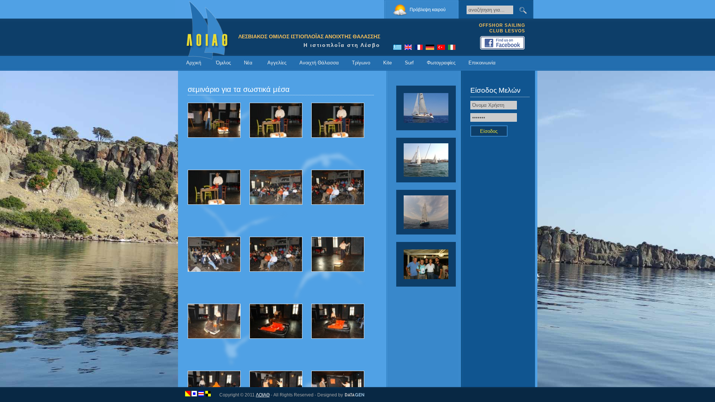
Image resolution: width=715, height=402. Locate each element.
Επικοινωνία (482, 63)
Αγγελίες (276, 63)
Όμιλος (223, 63)
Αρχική (193, 63)
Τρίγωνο (361, 63)
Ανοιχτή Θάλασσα (319, 63)
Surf (409, 63)
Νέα (248, 63)
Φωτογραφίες (441, 63)
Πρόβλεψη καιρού (428, 9)
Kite (387, 63)
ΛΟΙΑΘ (263, 395)
